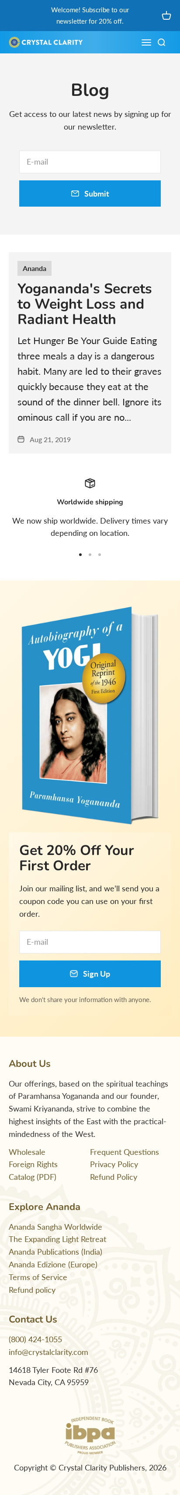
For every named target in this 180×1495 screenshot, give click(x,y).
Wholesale (27, 1152)
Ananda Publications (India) (55, 1251)
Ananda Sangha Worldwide (55, 1226)
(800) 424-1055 (35, 1339)
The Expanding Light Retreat (57, 1239)
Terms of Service (38, 1277)
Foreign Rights (33, 1164)
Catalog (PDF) (32, 1177)
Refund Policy (113, 1177)
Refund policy (32, 1289)
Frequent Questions (124, 1152)
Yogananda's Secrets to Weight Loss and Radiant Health (84, 304)
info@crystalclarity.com (48, 1352)
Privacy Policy (114, 1164)
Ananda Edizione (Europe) (53, 1264)
